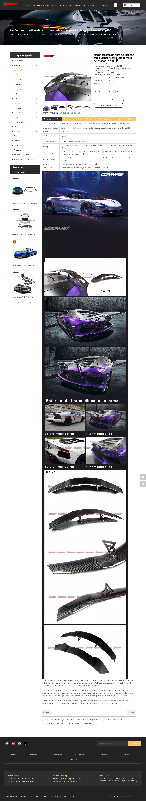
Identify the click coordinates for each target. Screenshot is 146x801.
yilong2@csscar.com (74, 778)
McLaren (17, 65)
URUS (16, 94)
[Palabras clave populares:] (115, 5)
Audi (15, 136)
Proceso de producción (106, 119)
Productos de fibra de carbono (26, 159)
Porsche (17, 131)
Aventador (18, 75)
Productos (18, 150)
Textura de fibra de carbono (86, 119)
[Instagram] (19, 743)
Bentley (17, 103)
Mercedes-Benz (20, 122)
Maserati (17, 108)
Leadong (122, 796)
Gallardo (17, 79)
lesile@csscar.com (27, 778)
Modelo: (96, 77)
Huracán (17, 84)
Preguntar (107, 100)
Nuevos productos (21, 155)
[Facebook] (7, 743)
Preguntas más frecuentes (126, 119)
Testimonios (104, 755)
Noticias (125, 755)
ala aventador (88, 723)
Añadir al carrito (107, 105)
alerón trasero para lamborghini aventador (58, 720)
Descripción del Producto (52, 119)
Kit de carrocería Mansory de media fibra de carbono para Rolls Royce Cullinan (25, 203)
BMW (16, 126)
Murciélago (18, 89)
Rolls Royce (18, 60)
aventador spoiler (74, 723)
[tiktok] (25, 743)
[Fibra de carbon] (110, 85)
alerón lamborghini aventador (53, 723)
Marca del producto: (100, 80)
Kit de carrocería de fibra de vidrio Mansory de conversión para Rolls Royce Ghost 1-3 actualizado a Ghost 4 (25, 266)
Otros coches (19, 145)
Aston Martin (19, 112)
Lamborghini (19, 70)
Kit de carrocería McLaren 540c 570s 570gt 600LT (25, 234)
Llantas (17, 141)
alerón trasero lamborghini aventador (89, 720)
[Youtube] (13, 743)
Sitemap (129, 796)
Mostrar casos (80, 755)
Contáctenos (73, 759)
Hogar (13, 755)
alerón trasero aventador (115, 720)
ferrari (16, 98)
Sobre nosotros (69, 119)
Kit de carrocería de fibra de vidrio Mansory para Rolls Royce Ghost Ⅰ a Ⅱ (25, 297)
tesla (16, 117)
